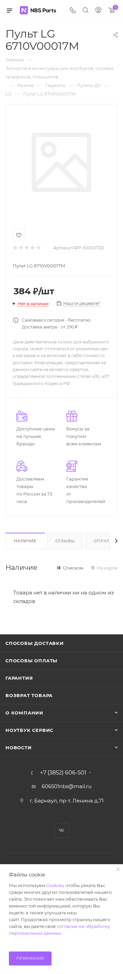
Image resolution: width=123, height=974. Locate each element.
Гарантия (19, 678)
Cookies (55, 885)
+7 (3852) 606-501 (63, 773)
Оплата (103, 540)
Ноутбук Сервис (29, 730)
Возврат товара (29, 695)
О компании (24, 712)
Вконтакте (61, 830)
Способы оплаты (31, 660)
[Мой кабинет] (98, 11)
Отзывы (65, 540)
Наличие (25, 540)
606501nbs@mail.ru (67, 786)
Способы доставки (34, 643)
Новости (18, 747)
